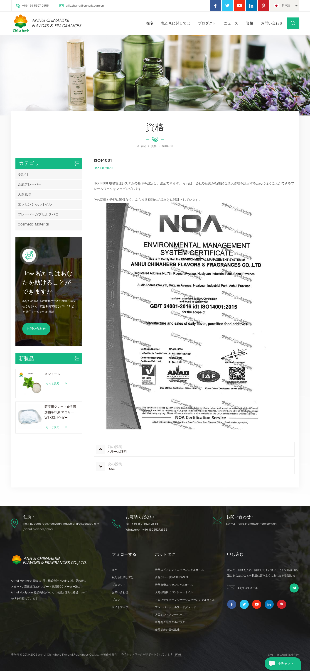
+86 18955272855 (154, 530)
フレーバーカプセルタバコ (38, 214)
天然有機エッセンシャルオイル (174, 585)
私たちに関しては (175, 23)
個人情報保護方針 (288, 655)
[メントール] (30, 383)
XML (270, 655)
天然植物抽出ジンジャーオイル (174, 592)
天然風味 (24, 194)
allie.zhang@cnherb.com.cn (85, 6)
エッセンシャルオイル (35, 204)
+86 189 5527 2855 (35, 6)
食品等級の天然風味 (167, 630)
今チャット (286, 663)
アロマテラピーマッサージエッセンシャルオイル (185, 600)
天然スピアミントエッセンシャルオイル (179, 570)
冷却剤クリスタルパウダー (171, 622)
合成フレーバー (30, 184)
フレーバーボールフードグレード (175, 607)
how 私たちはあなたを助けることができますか (47, 283)
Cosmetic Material (33, 224)
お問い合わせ (272, 23)
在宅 (149, 23)
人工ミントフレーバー (168, 615)
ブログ (116, 600)
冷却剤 (23, 174)
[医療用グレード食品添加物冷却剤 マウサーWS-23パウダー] (30, 416)
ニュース (231, 23)
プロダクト (207, 23)
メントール (52, 374)
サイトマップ (120, 607)
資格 (249, 23)
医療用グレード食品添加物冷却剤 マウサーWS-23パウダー (60, 412)
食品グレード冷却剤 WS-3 (171, 577)
